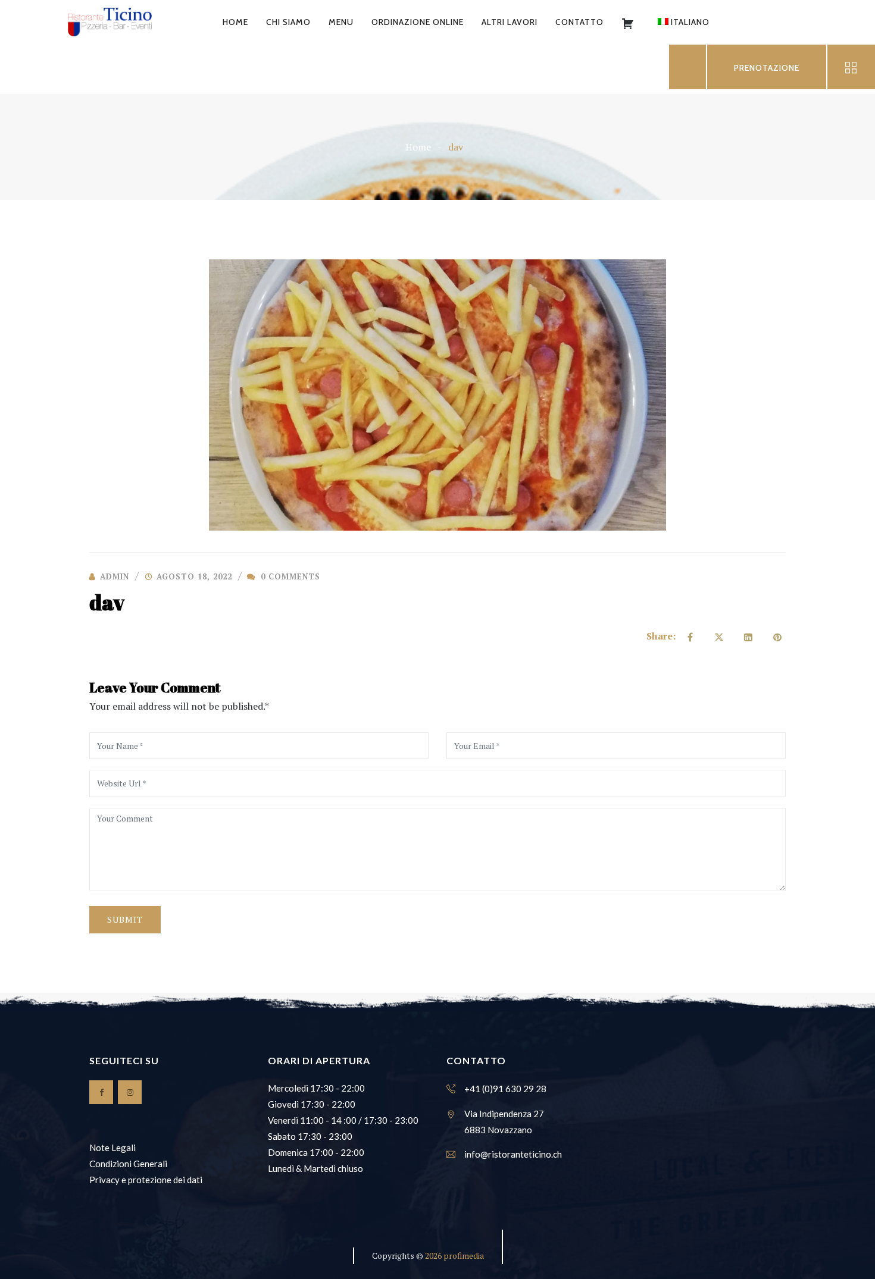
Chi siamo (288, 22)
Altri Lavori (510, 22)
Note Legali (112, 1147)
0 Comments (289, 576)
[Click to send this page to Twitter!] (719, 636)
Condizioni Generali (128, 1163)
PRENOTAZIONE (766, 68)
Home (235, 22)
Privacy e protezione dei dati (145, 1179)
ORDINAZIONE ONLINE (417, 22)
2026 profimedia (454, 1255)
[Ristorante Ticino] (110, 22)
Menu (341, 22)
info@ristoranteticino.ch (513, 1154)
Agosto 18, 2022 (194, 576)
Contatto (579, 22)
